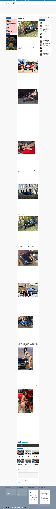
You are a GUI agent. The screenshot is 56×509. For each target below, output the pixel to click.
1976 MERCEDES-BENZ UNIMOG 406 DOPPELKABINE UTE (10, 41)
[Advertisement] (28, 9)
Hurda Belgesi (19, 491)
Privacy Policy (28, 0)
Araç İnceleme (19, 461)
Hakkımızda (10, 0)
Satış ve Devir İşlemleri (20, 492)
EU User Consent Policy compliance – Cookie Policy (20, 0)
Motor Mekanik (19, 462)
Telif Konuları (13, 0)
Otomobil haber (8, 507)
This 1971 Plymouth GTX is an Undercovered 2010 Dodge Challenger (12, 21)
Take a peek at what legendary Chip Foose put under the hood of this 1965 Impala (12, 31)
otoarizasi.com (24, 507)
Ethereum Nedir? (8, 44)
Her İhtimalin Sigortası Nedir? (46, 40)
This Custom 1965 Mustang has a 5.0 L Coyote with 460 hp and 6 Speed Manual (12, 24)
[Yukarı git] (55, 508)
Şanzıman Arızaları (9, 491)
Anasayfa (7, 0)
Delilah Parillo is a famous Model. (46, 53)
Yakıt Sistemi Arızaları (9, 493)
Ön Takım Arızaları (9, 492)
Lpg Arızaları (8, 494)
